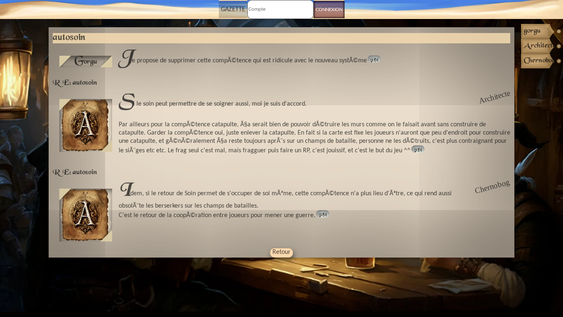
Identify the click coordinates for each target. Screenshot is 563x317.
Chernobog (492, 186)
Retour (281, 252)
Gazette (233, 9)
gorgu (86, 61)
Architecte (494, 97)
